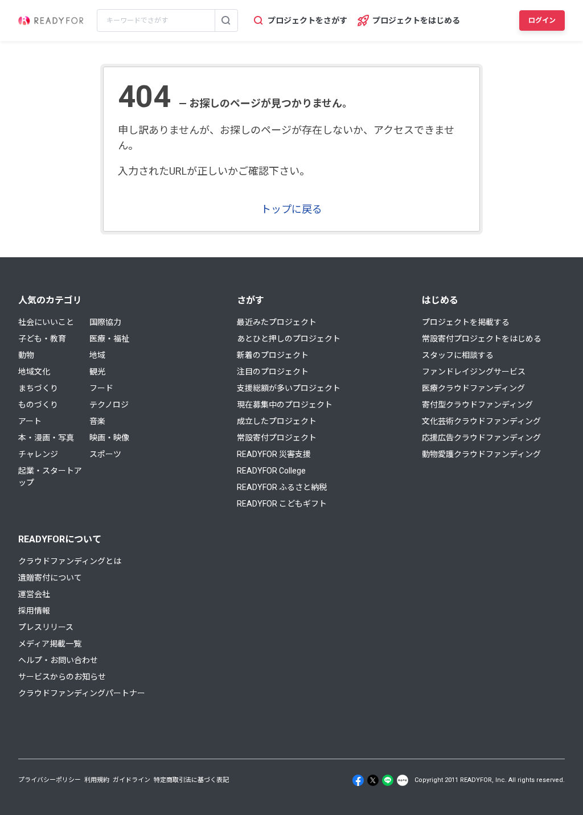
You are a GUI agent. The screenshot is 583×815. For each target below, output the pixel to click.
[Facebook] (358, 780)
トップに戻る (291, 209)
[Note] (402, 780)
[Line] (387, 780)
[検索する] (226, 20)
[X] (373, 780)
